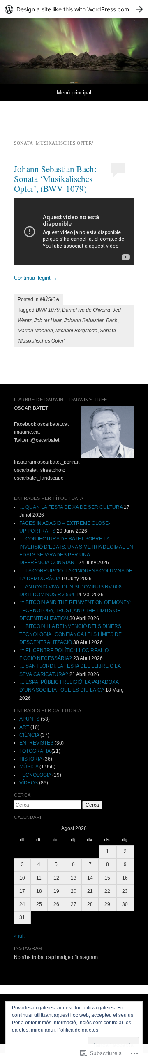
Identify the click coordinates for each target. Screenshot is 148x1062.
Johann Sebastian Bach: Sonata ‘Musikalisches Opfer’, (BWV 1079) (55, 178)
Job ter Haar (48, 320)
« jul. (19, 936)
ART (24, 727)
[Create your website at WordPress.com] (74, 9)
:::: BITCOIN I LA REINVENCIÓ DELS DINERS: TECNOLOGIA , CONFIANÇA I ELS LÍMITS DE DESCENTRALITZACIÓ (71, 634)
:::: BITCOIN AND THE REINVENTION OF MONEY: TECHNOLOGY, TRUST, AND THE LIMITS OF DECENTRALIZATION (75, 610)
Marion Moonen (35, 330)
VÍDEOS (28, 783)
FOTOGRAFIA (34, 751)
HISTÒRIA (30, 759)
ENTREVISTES (36, 743)
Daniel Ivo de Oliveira (86, 310)
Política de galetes (77, 1030)
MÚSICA (49, 299)
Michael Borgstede (76, 330)
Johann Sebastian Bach (91, 320)
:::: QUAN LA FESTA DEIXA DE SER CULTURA (71, 507)
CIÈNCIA (29, 735)
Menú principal (74, 93)
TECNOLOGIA (35, 775)
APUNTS (29, 719)
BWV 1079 (48, 310)
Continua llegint (36, 278)
